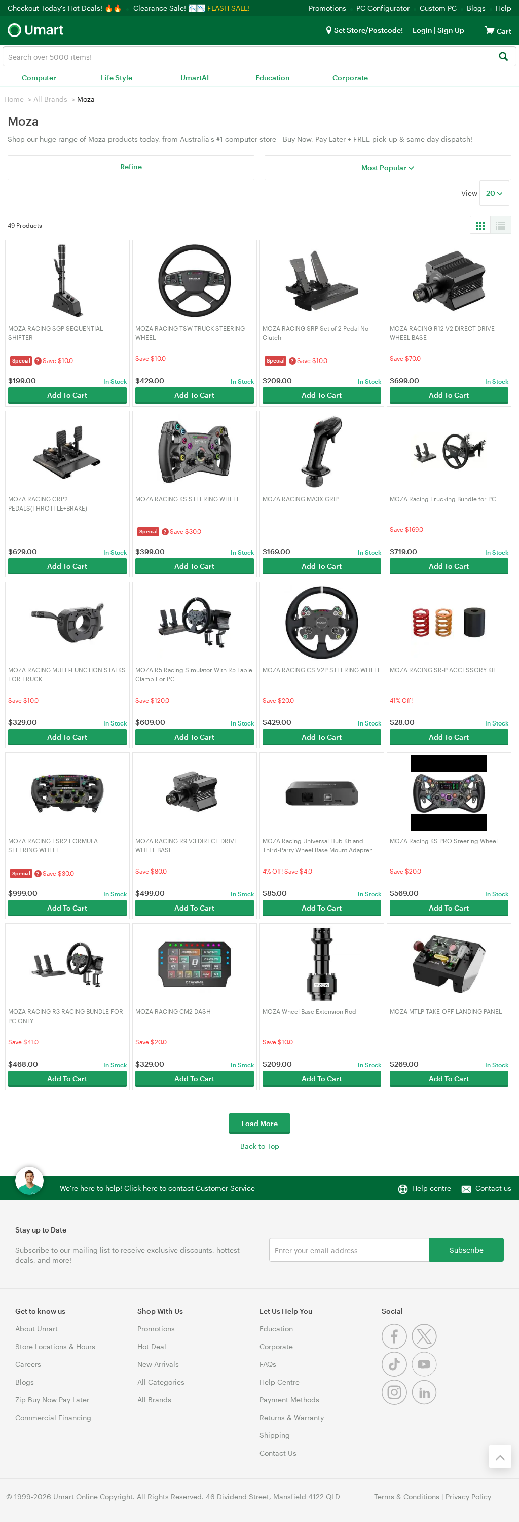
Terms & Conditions (406, 1496)
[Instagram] (397, 1402)
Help (503, 8)
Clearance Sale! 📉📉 (169, 8)
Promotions (327, 8)
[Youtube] (425, 1374)
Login (422, 30)
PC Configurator (383, 8)
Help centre (431, 1188)
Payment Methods (289, 1399)
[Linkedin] (425, 1402)
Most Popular (384, 167)
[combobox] (259, 56)
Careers (28, 1364)
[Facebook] (397, 1346)
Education (272, 77)
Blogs (476, 8)
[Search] (503, 57)
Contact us (493, 1188)
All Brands (50, 99)
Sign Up (450, 30)
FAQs (268, 1364)
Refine (131, 166)
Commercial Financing (53, 1417)
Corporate (350, 77)
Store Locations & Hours (55, 1346)
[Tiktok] (397, 1374)
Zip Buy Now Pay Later (52, 1399)
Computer (39, 77)
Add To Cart (67, 395)
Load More (259, 1123)
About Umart (36, 1328)
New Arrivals (158, 1364)
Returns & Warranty (292, 1417)
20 (491, 193)
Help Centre (280, 1382)
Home (14, 99)
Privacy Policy (468, 1496)
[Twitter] (425, 1346)
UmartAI (194, 77)
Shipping (275, 1435)
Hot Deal (151, 1346)
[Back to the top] (500, 1456)
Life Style (116, 77)
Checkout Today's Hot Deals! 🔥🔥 (66, 8)
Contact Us (278, 1452)
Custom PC (438, 8)
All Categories (160, 1382)
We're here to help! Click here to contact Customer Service (157, 1188)
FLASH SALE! (228, 8)
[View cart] (490, 30)
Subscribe (467, 1249)
